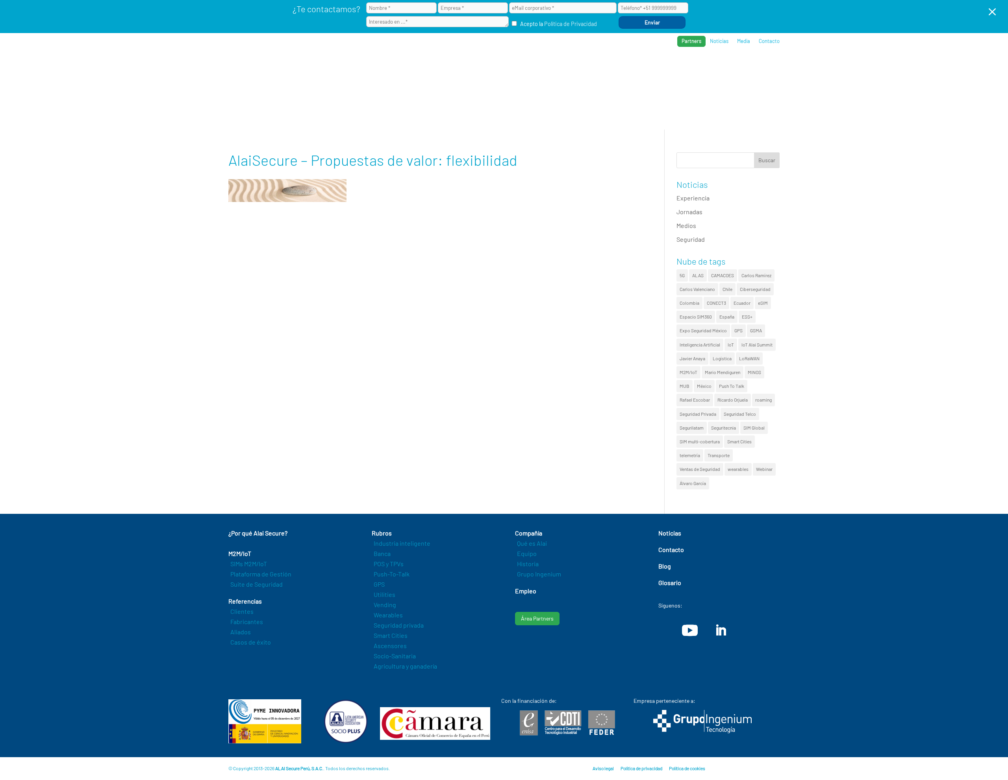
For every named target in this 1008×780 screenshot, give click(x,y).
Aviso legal (603, 768)
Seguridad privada (399, 625)
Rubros (616, 67)
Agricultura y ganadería (405, 666)
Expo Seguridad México (703, 330)
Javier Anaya (692, 358)
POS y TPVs (389, 563)
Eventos (740, 67)
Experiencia (693, 198)
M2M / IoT (581, 67)
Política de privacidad (641, 768)
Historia (528, 563)
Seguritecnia (723, 427)
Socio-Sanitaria (395, 656)
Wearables (388, 615)
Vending (385, 604)
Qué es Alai (532, 543)
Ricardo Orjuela (732, 399)
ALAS (698, 275)
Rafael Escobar (695, 399)
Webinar (764, 469)
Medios (686, 225)
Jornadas (689, 211)
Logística (722, 358)
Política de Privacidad (570, 23)
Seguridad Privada (698, 414)
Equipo (527, 553)
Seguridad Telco (740, 414)
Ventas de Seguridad (700, 469)
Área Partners (537, 618)
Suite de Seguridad (256, 584)
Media (743, 41)
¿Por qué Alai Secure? (524, 67)
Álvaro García (693, 483)
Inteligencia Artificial (700, 344)
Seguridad (690, 239)
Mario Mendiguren (722, 372)
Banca (382, 553)
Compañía (702, 67)
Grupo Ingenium (539, 574)
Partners (691, 41)
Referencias (658, 67)
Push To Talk (731, 386)
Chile (727, 289)
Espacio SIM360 (696, 316)
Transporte (719, 455)
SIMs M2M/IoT (248, 563)
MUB (684, 386)
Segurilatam (692, 427)
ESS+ (747, 316)
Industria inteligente (402, 543)
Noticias (719, 41)
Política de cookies (687, 768)
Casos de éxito (250, 642)
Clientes (242, 611)
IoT (731, 344)
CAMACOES (722, 275)
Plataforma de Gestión (260, 574)
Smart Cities (739, 441)
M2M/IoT (688, 372)
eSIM (763, 303)
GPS (738, 330)
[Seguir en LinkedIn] (720, 630)
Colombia (689, 303)
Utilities (384, 594)
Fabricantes (246, 621)
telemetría (690, 455)
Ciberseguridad (755, 289)
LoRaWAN (749, 358)
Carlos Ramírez (756, 275)
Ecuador (742, 303)
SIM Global (754, 427)
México (704, 386)
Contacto (769, 41)
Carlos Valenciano (697, 289)
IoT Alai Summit (757, 344)
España (726, 316)
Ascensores (390, 645)
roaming (763, 399)
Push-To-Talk (392, 574)
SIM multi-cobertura (700, 441)
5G (682, 275)
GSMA (756, 330)
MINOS (754, 372)
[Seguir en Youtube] (690, 630)
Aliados (240, 631)
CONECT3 (716, 303)
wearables (738, 469)
